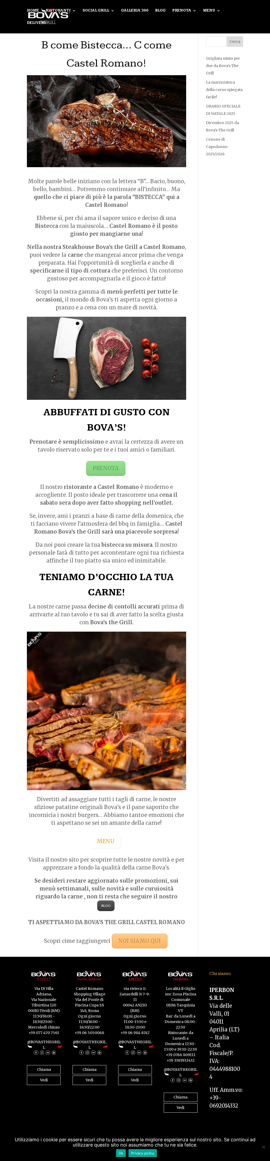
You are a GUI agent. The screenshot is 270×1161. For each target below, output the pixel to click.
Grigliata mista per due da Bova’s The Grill (223, 65)
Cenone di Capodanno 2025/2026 (217, 146)
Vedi (44, 1080)
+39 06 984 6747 (135, 1032)
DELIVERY (37, 23)
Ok (121, 1153)
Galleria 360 (134, 11)
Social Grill (96, 11)
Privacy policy (142, 1153)
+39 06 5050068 (89, 1032)
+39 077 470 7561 (43, 1032)
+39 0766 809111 (180, 1054)
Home (33, 11)
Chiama (44, 1069)
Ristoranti (58, 11)
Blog (160, 11)
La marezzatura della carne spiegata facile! (224, 89)
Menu (209, 11)
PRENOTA (106, 468)
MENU (105, 841)
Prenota (181, 11)
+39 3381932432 (181, 1060)
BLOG (105, 906)
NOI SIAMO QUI (139, 941)
